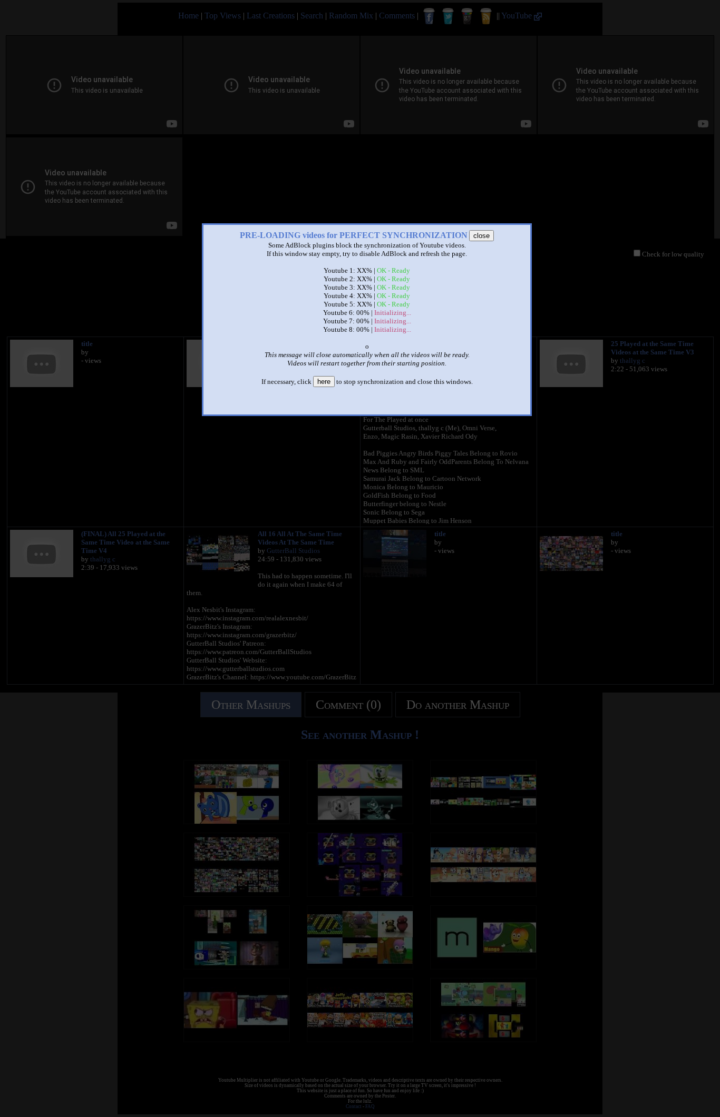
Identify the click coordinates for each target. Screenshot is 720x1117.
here (323, 381)
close (481, 236)
